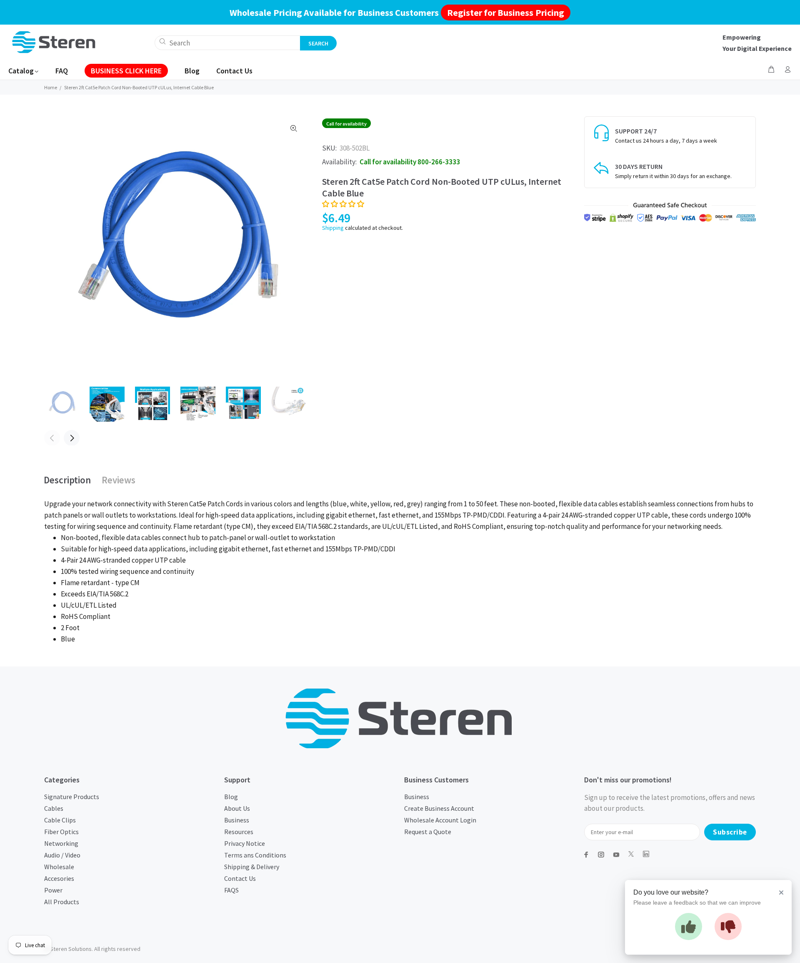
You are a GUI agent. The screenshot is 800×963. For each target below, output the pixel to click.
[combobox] (227, 42)
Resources (238, 831)
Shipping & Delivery (251, 866)
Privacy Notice (244, 843)
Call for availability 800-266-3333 (410, 161)
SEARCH (318, 43)
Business (236, 820)
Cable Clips (60, 820)
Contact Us (240, 878)
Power (53, 890)
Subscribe (730, 832)
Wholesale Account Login (440, 820)
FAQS (231, 890)
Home (50, 87)
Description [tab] (67, 480)
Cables (53, 808)
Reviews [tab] (118, 480)
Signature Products (71, 796)
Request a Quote (427, 831)
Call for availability (346, 124)
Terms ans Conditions (255, 855)
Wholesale (59, 866)
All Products (61, 902)
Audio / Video (62, 855)
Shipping (333, 227)
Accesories (59, 878)
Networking (61, 843)
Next (72, 438)
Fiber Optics (61, 831)
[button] (343, 204)
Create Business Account (439, 808)
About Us (237, 808)
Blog (231, 796)
